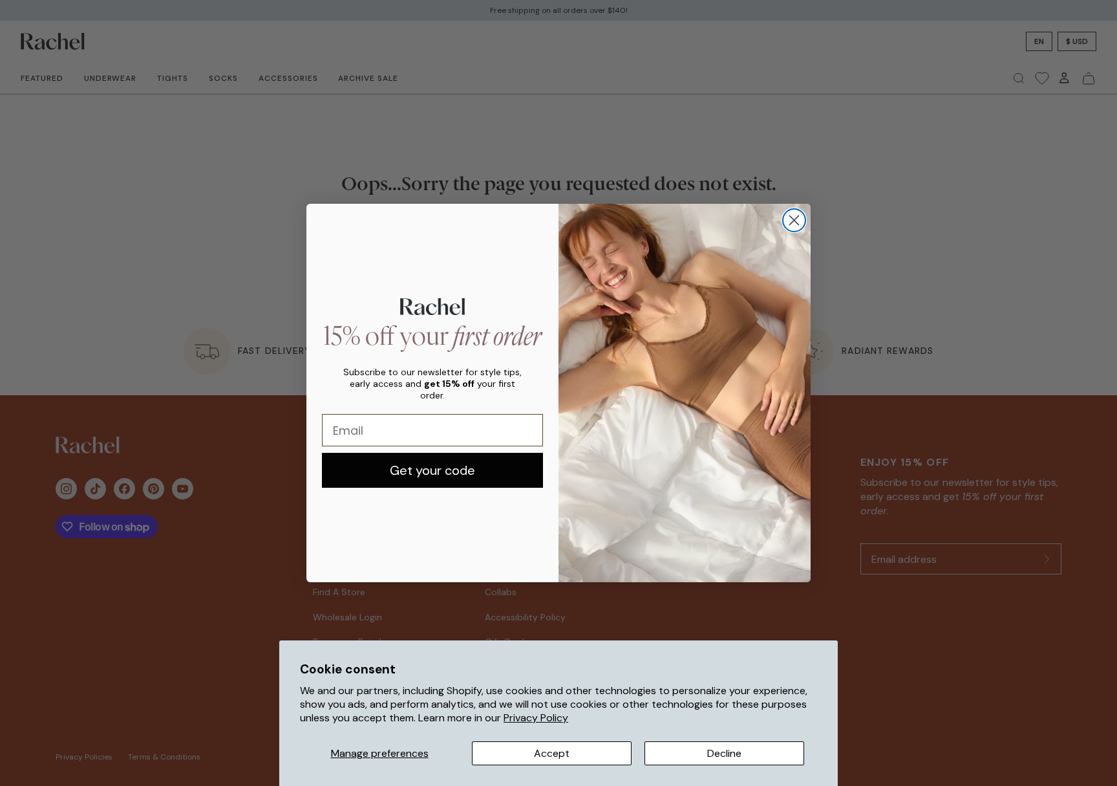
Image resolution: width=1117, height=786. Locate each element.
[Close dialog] (794, 220)
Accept (551, 753)
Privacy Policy (536, 718)
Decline (724, 753)
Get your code (432, 470)
